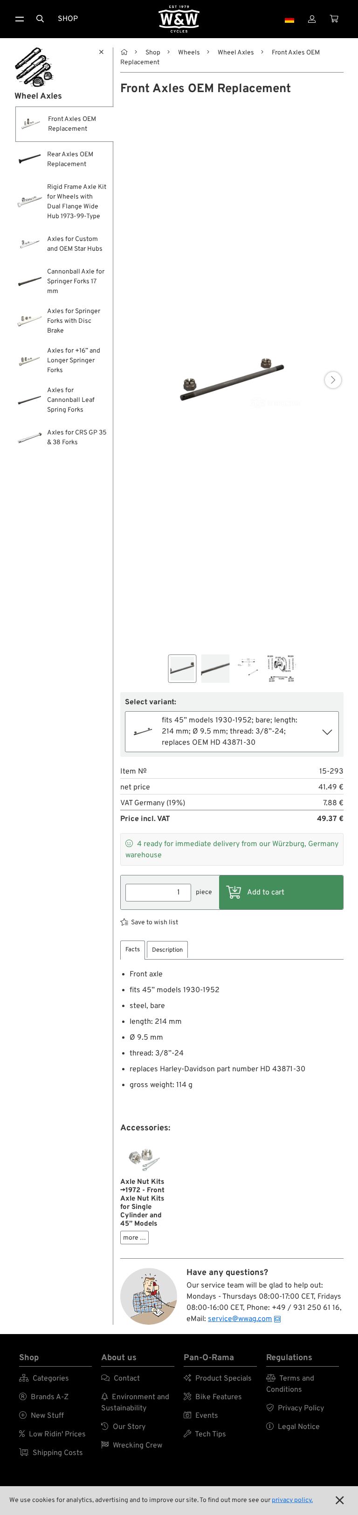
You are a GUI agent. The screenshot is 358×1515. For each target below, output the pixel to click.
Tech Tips (205, 1434)
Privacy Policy (295, 1408)
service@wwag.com (240, 1319)
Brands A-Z (44, 1397)
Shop (68, 19)
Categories (44, 1378)
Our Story (123, 1427)
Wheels (189, 53)
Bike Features (213, 1397)
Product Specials (218, 1378)
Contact (120, 1378)
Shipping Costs (51, 1453)
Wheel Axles (236, 53)
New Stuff (41, 1416)
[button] (333, 380)
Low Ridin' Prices (52, 1434)
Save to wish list (154, 923)
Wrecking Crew (131, 1445)
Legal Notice (293, 1427)
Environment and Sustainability (135, 1403)
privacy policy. (292, 1500)
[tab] (132, 950)
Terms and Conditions (290, 1384)
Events (201, 1416)
